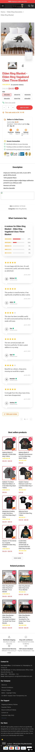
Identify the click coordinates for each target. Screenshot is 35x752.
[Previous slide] (4, 39)
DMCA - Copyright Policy (8, 693)
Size (3, 91)
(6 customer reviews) (17, 84)
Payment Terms (6, 707)
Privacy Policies (6, 690)
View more (17, 558)
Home (3, 12)
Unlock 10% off (4, 743)
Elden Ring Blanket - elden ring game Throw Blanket (25, 588)
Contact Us (4, 712)
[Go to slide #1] (12, 65)
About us (4, 685)
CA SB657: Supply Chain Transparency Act (14, 695)
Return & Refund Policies (8, 710)
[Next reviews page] (31, 419)
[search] (29, 6)
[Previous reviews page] (21, 419)
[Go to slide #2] (22, 65)
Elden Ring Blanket (7, 15)
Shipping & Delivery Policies (9, 704)
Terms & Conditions (7, 687)
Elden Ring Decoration (14, 12)
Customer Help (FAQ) (7, 715)
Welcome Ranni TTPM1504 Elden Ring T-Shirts (25, 513)
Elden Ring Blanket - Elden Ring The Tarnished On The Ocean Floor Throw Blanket (25, 619)
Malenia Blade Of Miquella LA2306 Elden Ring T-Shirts (9, 454)
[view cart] (32, 6)
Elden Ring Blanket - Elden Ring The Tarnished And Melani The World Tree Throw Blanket (8, 619)
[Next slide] (31, 39)
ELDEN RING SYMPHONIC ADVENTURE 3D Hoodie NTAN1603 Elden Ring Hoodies (24, 544)
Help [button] (31, 749)
